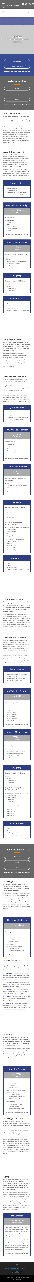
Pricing (11, 1268)
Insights (18, 1268)
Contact (23, 1268)
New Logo (17, 856)
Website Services (17, 61)
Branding (17, 862)
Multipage (17, 94)
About (14, 1268)
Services (7, 1268)
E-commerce (17, 99)
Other (17, 867)
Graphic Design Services (17, 66)
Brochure (17, 88)
